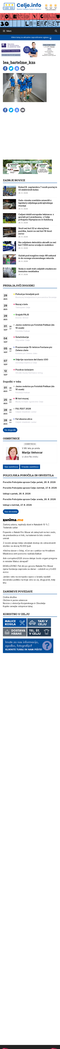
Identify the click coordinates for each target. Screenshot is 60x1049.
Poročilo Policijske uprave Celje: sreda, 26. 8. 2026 (29, 499)
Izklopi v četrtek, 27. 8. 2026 (17, 505)
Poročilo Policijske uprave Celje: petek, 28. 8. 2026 (29, 482)
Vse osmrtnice (11, 467)
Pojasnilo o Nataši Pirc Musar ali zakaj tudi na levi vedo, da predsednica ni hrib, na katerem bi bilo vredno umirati (29, 535)
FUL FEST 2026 (23, 408)
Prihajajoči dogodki (19, 285)
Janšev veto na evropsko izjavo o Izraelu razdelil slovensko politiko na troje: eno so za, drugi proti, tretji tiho (29, 579)
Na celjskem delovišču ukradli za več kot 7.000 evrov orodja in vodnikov (37, 243)
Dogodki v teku (12, 381)
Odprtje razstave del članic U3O (31, 359)
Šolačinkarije (22, 337)
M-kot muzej (22, 398)
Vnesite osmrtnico (30, 467)
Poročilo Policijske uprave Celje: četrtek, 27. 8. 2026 (30, 488)
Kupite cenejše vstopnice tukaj (17, 606)
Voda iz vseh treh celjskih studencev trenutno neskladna (37, 270)
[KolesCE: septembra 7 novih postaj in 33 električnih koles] (9, 191)
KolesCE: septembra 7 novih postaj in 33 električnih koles (37, 188)
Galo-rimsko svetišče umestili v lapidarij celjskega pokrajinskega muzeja (35, 203)
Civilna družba (10, 597)
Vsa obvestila (10, 511)
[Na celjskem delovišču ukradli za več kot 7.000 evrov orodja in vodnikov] (9, 246)
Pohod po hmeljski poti (27, 294)
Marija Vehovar (32, 452)
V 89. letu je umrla (31, 448)
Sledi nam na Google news (17, 68)
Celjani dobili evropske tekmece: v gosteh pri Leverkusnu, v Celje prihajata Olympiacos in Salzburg (36, 217)
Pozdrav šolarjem (24, 369)
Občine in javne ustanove (15, 600)
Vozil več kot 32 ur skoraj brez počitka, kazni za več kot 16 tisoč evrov (35, 231)
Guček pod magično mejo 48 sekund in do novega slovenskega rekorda (37, 256)
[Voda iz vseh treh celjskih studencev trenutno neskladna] (9, 273)
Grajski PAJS (22, 314)
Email (22, 68)
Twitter (11, 68)
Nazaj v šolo (21, 304)
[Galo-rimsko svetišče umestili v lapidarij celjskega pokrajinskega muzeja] (9, 204)
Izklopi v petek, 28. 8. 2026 (17, 493)
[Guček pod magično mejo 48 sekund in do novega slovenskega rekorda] (9, 259)
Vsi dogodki (10, 430)
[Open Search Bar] (56, 31)
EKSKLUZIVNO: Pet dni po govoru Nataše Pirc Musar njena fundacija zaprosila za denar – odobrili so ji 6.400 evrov (29, 569)
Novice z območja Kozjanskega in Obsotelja (24, 603)
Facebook (5, 68)
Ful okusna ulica (23, 419)
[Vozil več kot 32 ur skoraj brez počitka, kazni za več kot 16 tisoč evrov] (9, 232)
